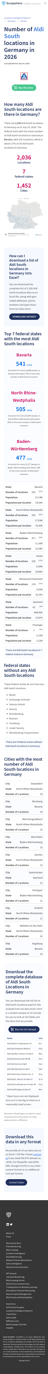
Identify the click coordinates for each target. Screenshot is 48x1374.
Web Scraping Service (15, 1280)
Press (8, 1236)
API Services (11, 1273)
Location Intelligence (15, 1253)
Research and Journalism (17, 1267)
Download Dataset (24, 316)
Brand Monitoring (14, 1257)
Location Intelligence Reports (17, 18)
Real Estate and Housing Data (19, 1297)
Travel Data (11, 1314)
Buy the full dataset (25, 1029)
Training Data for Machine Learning (21, 1287)
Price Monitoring (13, 1246)
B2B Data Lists (12, 1321)
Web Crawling (12, 1250)
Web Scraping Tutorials (16, 1324)
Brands (23, 21)
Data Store (11, 1304)
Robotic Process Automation (19, 1260)
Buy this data (25, 87)
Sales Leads (11, 1317)
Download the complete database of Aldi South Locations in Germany (24, 982)
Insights (9, 1327)
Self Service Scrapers (15, 1307)
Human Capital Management (18, 1294)
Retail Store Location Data (18, 1283)
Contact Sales (16, 1182)
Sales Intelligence (14, 1263)
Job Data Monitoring (15, 1277)
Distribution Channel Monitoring (20, 1290)
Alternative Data (13, 1243)
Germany (11, 21)
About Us (10, 1233)
